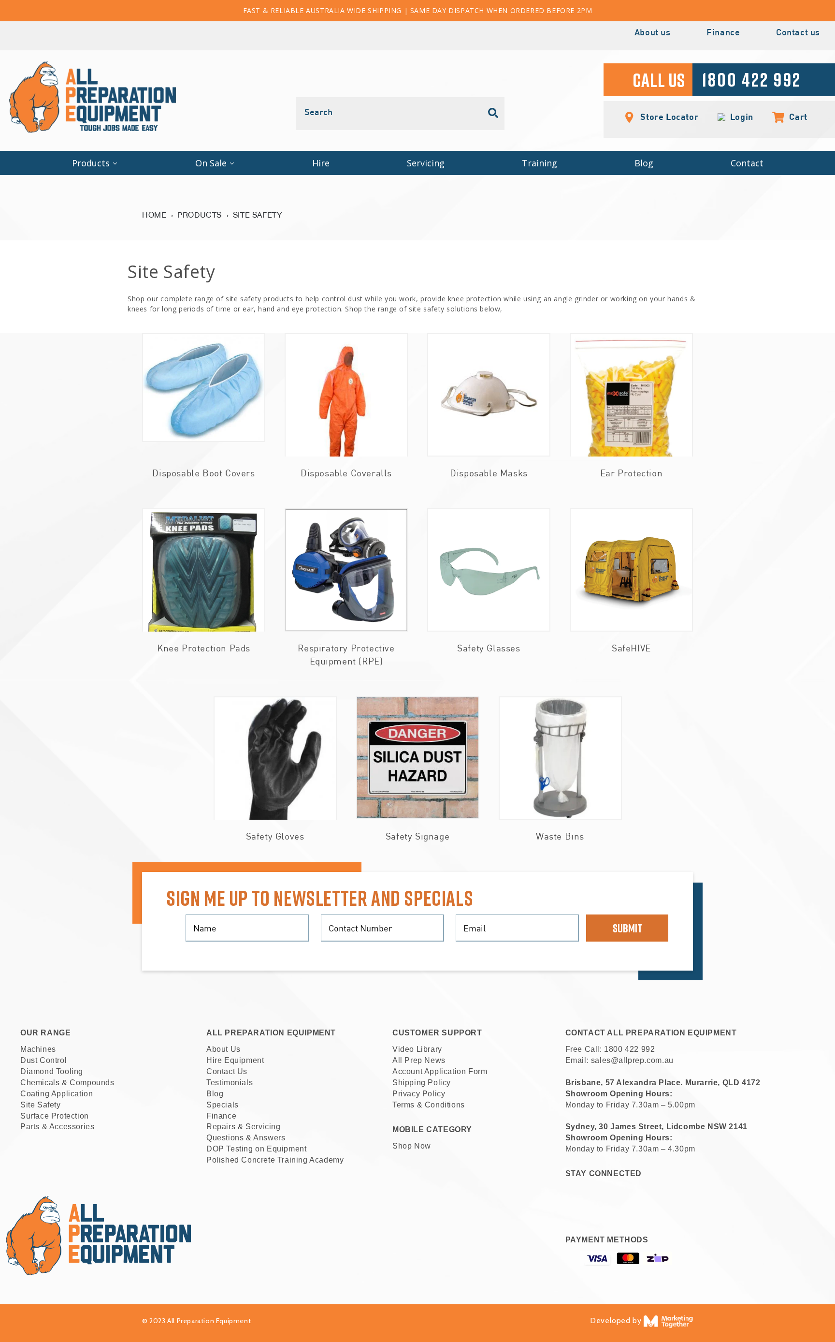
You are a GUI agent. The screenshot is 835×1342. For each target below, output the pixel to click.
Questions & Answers (245, 1138)
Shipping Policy (421, 1082)
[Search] (493, 113)
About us (652, 33)
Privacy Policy (418, 1094)
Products (199, 214)
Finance (723, 33)
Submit (627, 928)
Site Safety (257, 214)
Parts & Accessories (57, 1126)
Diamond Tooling (51, 1071)
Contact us (798, 33)
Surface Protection (54, 1116)
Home (154, 214)
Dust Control (43, 1060)
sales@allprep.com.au (632, 1060)
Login (739, 117)
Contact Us (226, 1071)
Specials (222, 1105)
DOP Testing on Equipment (256, 1149)
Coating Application (56, 1094)
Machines (38, 1049)
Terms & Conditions (428, 1105)
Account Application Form (439, 1071)
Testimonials (229, 1082)
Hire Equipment (235, 1060)
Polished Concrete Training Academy (275, 1160)
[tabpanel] (203, 411)
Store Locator (668, 116)
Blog (214, 1094)
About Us (223, 1049)
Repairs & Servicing (243, 1126)
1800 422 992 (629, 1049)
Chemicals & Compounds (67, 1082)
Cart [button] (793, 116)
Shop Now (411, 1146)
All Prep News (419, 1060)
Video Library (417, 1049)
